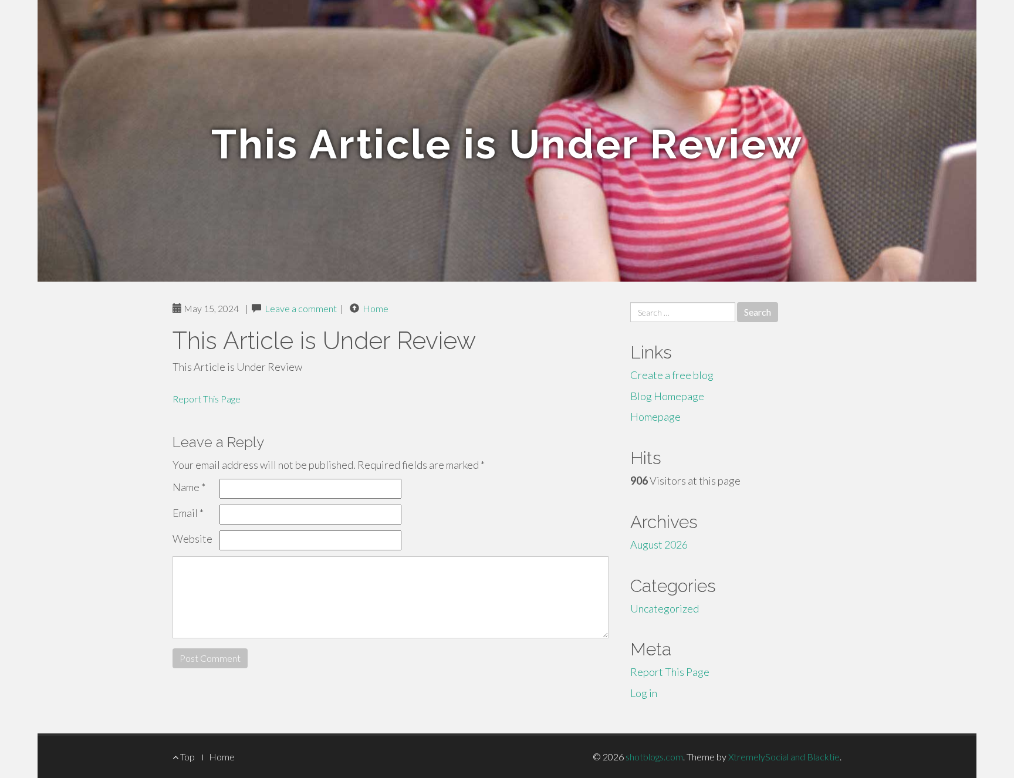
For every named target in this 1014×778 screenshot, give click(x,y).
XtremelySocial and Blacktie (784, 756)
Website (192, 538)
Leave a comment (301, 308)
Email (188, 512)
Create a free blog (672, 374)
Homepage (655, 416)
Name (189, 487)
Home (375, 308)
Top (186, 756)
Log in (643, 692)
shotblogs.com (654, 756)
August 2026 (659, 544)
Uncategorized (664, 608)
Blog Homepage (667, 396)
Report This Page (207, 398)
